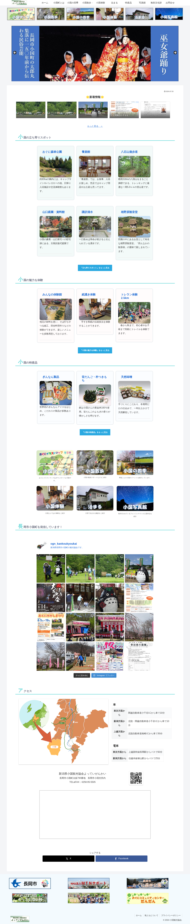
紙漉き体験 (89, 294)
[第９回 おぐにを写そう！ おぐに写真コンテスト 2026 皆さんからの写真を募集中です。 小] (139, 597)
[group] (30, 110)
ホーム (139, 915)
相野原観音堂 (129, 211)
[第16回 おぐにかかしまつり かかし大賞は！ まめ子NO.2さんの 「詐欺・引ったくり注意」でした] (51, 568)
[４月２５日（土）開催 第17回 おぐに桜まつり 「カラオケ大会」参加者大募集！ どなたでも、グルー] (139, 656)
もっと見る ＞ (95, 126)
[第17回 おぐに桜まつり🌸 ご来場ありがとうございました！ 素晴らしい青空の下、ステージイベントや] (109, 627)
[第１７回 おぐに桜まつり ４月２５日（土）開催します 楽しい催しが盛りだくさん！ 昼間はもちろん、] (109, 656)
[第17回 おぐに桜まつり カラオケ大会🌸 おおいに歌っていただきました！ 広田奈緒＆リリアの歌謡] (80, 627)
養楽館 (86, 151)
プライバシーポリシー (171, 915)
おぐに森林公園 (52, 151)
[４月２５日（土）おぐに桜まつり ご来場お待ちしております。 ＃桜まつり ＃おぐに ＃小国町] (51, 656)
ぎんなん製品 (50, 376)
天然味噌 (126, 376)
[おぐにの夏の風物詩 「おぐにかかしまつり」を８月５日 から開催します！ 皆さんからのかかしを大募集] (51, 627)
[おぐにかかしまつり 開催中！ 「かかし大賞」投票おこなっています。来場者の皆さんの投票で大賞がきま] (109, 568)
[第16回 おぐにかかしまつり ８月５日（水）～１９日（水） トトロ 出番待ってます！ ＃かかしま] (109, 597)
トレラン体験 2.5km (130, 296)
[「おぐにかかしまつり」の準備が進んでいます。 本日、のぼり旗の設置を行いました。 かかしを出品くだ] (80, 597)
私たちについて (151, 915)
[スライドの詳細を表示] (95, 53)
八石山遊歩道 (129, 151)
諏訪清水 (87, 211)
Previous (15, 53)
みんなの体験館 (52, 294)
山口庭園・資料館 (53, 211)
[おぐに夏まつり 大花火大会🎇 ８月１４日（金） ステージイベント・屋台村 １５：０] (51, 597)
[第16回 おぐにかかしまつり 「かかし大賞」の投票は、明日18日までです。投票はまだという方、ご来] (80, 568)
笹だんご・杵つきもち (94, 378)
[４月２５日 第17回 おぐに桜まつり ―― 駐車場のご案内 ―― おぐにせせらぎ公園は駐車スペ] (139, 627)
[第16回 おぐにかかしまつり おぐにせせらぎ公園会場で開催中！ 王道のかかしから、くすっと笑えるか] (139, 568)
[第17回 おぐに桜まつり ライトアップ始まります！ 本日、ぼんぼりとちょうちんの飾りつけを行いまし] (80, 656)
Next (175, 53)
